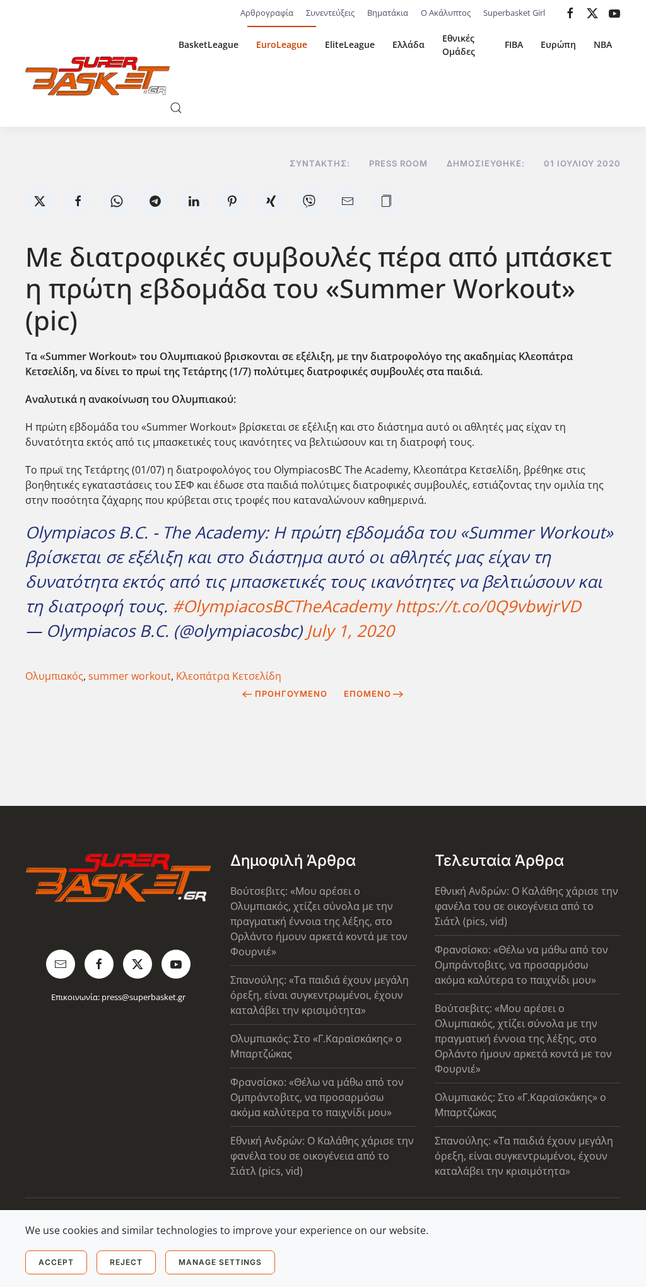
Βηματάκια (387, 12)
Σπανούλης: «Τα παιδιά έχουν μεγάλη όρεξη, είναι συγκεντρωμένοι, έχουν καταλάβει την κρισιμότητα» (319, 995)
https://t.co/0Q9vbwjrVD (488, 606)
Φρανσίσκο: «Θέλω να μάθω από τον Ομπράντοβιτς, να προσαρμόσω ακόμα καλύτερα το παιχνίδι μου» (317, 1097)
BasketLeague (208, 44)
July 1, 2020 (350, 630)
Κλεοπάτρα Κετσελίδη (228, 676)
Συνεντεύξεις (330, 12)
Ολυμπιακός (54, 676)
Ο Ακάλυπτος (446, 12)
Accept (56, 1262)
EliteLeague (350, 44)
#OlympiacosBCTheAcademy (281, 606)
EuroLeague (281, 44)
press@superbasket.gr (143, 997)
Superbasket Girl (514, 12)
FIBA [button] (514, 44)
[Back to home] (97, 76)
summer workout (129, 676)
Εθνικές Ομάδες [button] (458, 44)
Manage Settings (220, 1262)
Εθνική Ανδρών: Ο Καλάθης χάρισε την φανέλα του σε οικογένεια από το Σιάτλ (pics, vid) (322, 1156)
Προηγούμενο (291, 694)
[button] (176, 108)
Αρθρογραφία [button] (266, 12)
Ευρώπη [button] (558, 44)
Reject (126, 1262)
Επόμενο (367, 694)
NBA (603, 44)
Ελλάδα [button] (408, 44)
